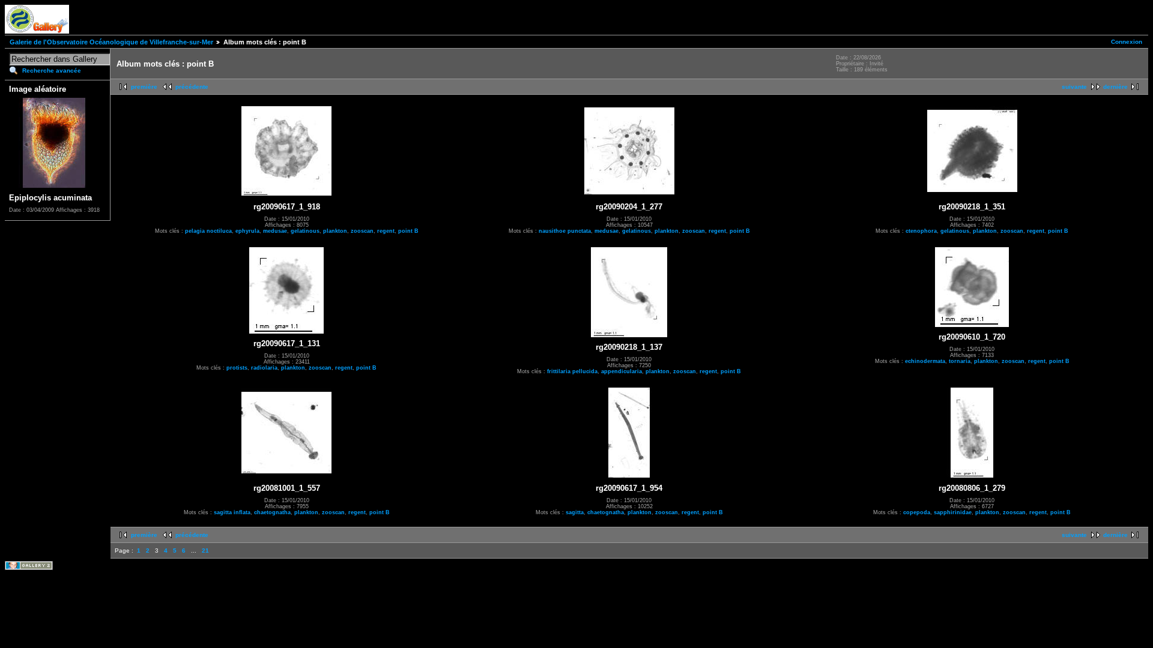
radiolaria (264, 368)
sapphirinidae (953, 512)
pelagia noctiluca (208, 231)
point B (408, 231)
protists (236, 368)
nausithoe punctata (565, 231)
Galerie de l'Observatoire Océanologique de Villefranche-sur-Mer (111, 42)
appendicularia (621, 371)
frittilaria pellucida (572, 371)
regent (386, 231)
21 (205, 550)
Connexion (1126, 41)
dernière (1115, 86)
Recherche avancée (51, 70)
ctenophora (921, 231)
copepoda (916, 512)
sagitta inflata (232, 512)
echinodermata (925, 361)
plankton (335, 231)
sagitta (575, 512)
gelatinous (305, 231)
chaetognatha (272, 512)
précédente (191, 86)
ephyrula (247, 231)
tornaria (959, 361)
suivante (1074, 86)
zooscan (362, 231)
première (144, 86)
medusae (275, 231)
